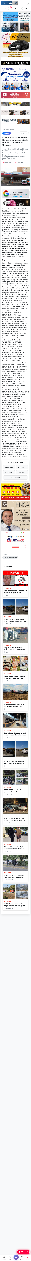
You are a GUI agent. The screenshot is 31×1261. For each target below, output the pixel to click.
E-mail (23, 472)
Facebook (10, 467)
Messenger (23, 467)
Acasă (4, 128)
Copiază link (16, 477)
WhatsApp (10, 472)
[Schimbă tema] (27, 8)
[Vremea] (21, 8)
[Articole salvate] (15, 8)
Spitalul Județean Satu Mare (10, 557)
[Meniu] (28, 3)
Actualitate (10, 128)
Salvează (24, 133)
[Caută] (4, 8)
